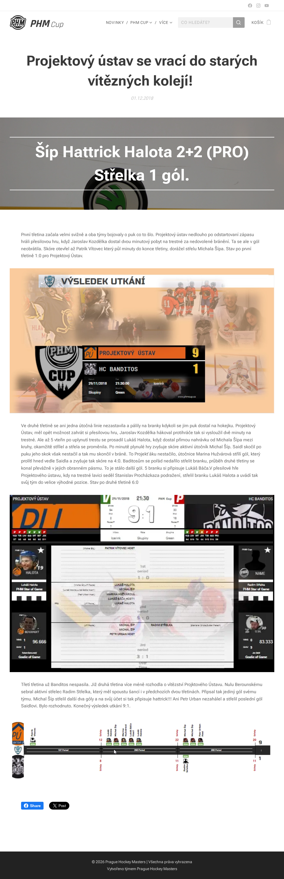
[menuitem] (116, 22)
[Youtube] (266, 5)
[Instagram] (258, 5)
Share (35, 805)
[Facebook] (250, 5)
